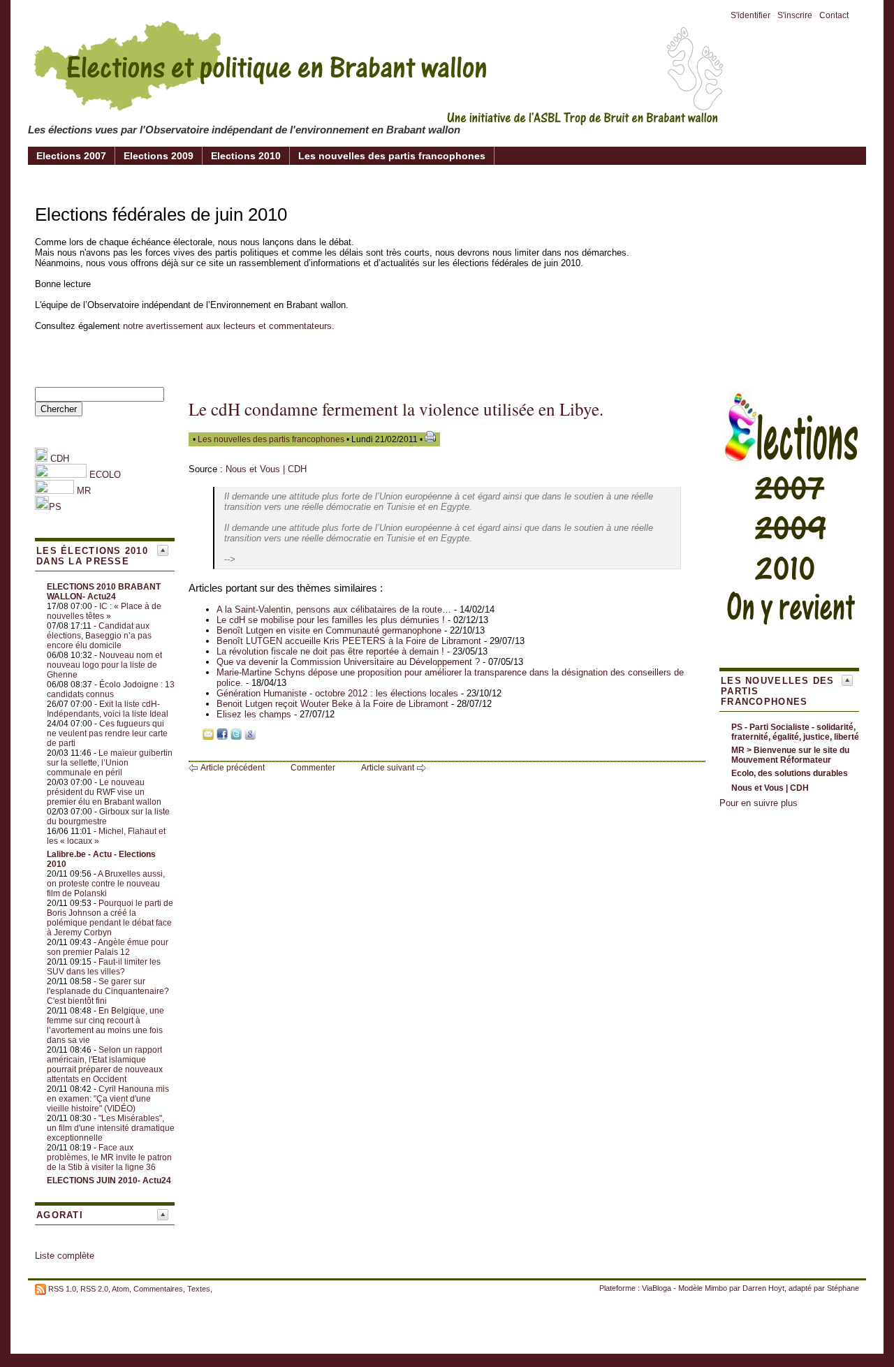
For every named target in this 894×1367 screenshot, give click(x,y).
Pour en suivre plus (758, 803)
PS (55, 507)
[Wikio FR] (264, 736)
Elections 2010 (246, 155)
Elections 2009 (158, 155)
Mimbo (716, 1288)
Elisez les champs (254, 714)
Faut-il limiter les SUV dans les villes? (104, 967)
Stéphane (843, 1288)
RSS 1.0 (62, 1289)
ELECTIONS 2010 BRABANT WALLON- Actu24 (104, 591)
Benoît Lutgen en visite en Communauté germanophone (329, 630)
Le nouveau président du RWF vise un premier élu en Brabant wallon (104, 792)
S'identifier (750, 15)
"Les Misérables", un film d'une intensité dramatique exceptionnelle (111, 1128)
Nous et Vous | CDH (266, 469)
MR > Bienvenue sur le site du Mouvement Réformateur (790, 755)
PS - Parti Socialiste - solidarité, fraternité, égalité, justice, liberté (795, 732)
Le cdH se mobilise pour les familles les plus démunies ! (331, 620)
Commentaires (158, 1289)
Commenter (313, 768)
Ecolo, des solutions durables (789, 773)
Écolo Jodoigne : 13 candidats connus (111, 689)
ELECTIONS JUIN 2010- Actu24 (109, 1180)
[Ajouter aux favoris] (194, 736)
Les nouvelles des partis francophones (391, 155)
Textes (198, 1289)
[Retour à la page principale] (377, 114)
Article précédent (232, 768)
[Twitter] (236, 736)
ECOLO (104, 474)
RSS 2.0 (94, 1289)
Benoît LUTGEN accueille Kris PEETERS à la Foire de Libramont (349, 641)
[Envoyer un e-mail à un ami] (208, 736)
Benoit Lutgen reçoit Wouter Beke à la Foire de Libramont (332, 704)
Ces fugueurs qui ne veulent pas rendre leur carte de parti (107, 733)
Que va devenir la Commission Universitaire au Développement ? (348, 662)
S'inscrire (794, 15)
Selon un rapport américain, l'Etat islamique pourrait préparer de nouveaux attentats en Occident (105, 1064)
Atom (120, 1289)
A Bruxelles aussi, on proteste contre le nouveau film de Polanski (106, 883)
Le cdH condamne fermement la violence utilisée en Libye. (396, 409)
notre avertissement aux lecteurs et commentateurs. (229, 326)
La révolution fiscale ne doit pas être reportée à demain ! (330, 651)
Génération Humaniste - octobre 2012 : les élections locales (337, 693)
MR (84, 490)
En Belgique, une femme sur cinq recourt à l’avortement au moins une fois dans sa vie (105, 1025)
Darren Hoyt (763, 1288)
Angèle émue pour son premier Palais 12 (107, 947)
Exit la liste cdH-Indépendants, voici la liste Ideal (107, 709)
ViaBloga (656, 1288)
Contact (834, 15)
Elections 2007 (71, 155)
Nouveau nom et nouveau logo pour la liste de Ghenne (104, 665)
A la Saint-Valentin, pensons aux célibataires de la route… (334, 609)
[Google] (250, 736)
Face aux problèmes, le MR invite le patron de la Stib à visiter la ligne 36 (109, 1157)
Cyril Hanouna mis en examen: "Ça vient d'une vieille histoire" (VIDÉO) (108, 1098)
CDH (58, 458)
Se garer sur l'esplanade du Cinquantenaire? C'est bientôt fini (108, 991)
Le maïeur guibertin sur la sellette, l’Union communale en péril (110, 762)
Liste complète (64, 1255)
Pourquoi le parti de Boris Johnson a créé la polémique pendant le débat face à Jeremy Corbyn (110, 917)
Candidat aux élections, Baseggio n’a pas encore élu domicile (99, 635)
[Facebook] (222, 736)
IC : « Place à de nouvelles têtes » (104, 611)
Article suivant (387, 768)
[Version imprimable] (430, 439)
